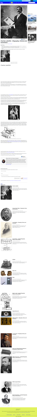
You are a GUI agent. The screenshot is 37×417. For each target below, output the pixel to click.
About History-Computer (9, 414)
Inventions (16, 2)
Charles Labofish (11, 94)
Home (10, 2)
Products (19, 2)
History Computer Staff (20, 397)
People (12, 2)
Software (21, 2)
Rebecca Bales (19, 359)
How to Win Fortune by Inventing (10, 152)
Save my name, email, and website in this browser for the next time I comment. (11, 176)
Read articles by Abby (8, 164)
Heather (19, 312)
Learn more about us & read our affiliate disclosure (24, 412)
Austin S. (19, 241)
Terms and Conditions (28, 414)
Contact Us (14, 414)
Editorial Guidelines (18, 414)
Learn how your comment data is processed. (15, 180)
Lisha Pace (19, 272)
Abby (18, 187)
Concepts (14, 2)
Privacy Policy (23, 414)
